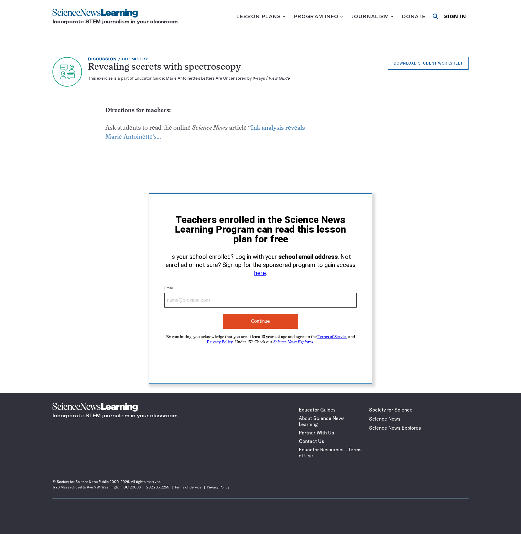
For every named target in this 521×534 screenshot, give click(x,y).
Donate (414, 16)
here (260, 273)
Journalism (370, 16)
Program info (316, 16)
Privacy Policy (219, 342)
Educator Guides (317, 410)
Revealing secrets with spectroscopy (164, 67)
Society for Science (390, 410)
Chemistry (135, 59)
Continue (260, 321)
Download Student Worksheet (428, 63)
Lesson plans (258, 16)
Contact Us (311, 441)
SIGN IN (455, 16)
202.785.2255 (157, 487)
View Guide (279, 78)
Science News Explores (395, 428)
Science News (384, 419)
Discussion (102, 59)
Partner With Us (316, 433)
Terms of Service (332, 337)
